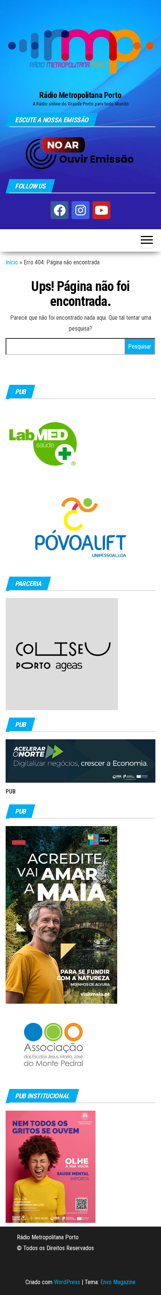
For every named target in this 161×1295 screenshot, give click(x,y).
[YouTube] (101, 210)
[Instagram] (80, 210)
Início (12, 262)
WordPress (67, 1282)
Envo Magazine (118, 1282)
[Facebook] (60, 210)
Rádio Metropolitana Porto (80, 95)
